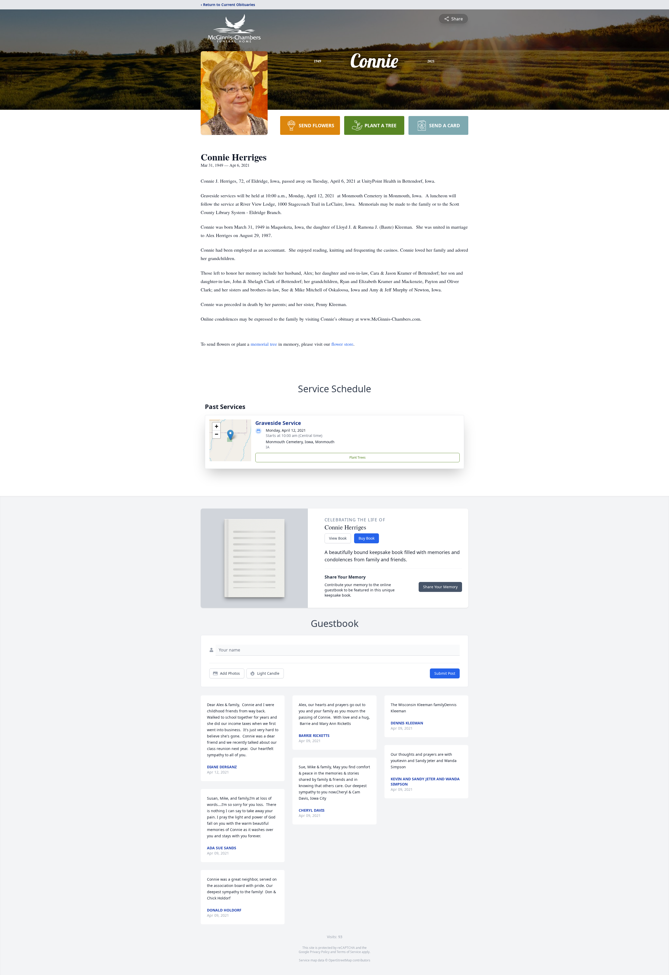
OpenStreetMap (340, 960)
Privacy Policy (320, 952)
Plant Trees (357, 457)
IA (267, 447)
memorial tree (264, 344)
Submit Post (444, 673)
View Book (338, 538)
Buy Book (366, 538)
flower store (342, 344)
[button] (230, 435)
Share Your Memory (440, 586)
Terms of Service (349, 952)
